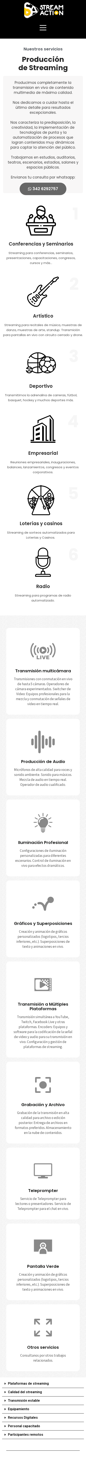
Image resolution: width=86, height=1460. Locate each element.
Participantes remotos (25, 1435)
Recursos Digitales (23, 1418)
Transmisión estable (24, 1401)
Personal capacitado (24, 1426)
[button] (43, 1383)
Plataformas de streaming (28, 1383)
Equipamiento (18, 1409)
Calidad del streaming (25, 1392)
